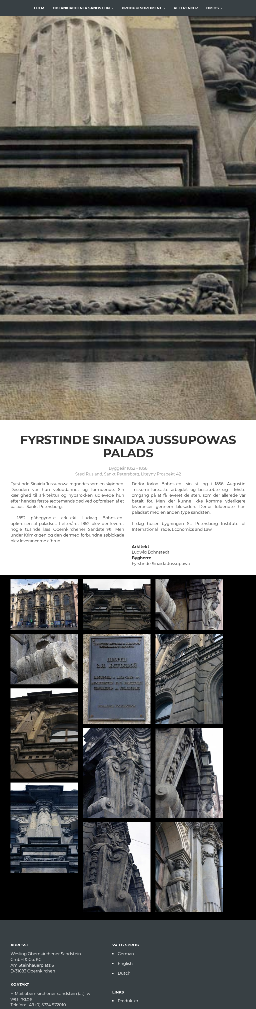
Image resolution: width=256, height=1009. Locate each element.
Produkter (128, 1000)
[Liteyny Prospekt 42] (116, 679)
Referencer (186, 8)
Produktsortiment (142, 8)
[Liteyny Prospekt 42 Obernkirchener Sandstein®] (44, 604)
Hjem (39, 8)
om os (213, 8)
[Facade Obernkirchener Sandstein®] (189, 679)
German (126, 953)
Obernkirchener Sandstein (82, 8)
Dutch (124, 973)
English (125, 963)
